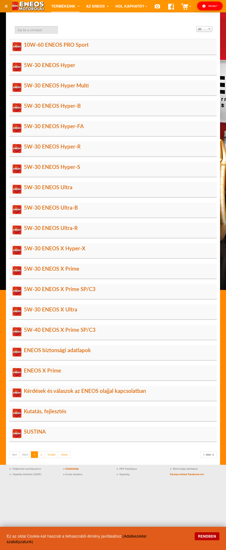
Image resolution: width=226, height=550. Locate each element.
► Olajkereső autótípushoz (25, 468)
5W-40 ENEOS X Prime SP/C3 (60, 330)
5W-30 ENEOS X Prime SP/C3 (60, 289)
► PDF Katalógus (126, 468)
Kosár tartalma (73, 474)
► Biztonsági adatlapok (184, 468)
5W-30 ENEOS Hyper (49, 65)
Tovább (51, 454)
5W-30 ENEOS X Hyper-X (54, 248)
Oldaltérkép (72, 468)
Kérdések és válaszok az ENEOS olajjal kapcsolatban (85, 391)
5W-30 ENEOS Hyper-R (52, 147)
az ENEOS (96, 6)
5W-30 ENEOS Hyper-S (52, 167)
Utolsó (64, 454)
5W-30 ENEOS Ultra (48, 187)
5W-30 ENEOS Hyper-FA (54, 126)
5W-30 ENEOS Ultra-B (51, 208)
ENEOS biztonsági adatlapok (57, 350)
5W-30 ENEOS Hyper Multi (56, 86)
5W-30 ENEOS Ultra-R (51, 228)
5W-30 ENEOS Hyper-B (52, 106)
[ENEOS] (27, 6)
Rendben (207, 536)
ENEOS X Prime (42, 371)
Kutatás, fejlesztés (45, 411)
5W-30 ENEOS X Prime (51, 269)
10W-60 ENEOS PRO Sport (56, 45)
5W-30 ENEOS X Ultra (50, 310)
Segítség (124, 474)
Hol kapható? (129, 6)
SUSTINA (35, 432)
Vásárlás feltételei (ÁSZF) (26, 474)
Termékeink (64, 6)
